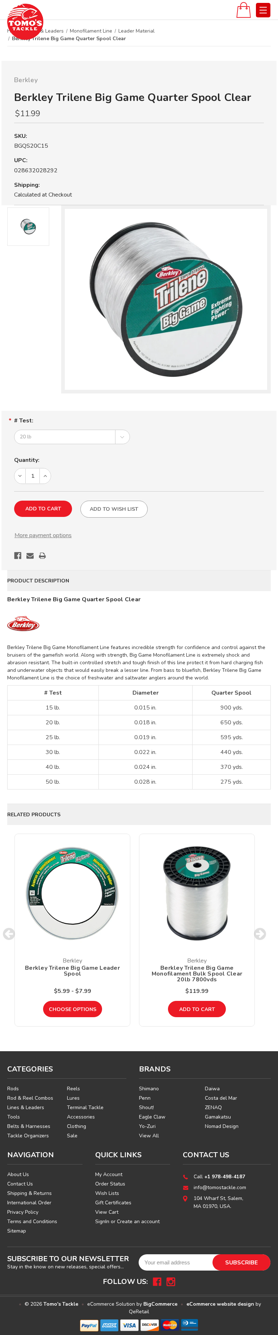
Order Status (110, 1183)
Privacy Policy (22, 1212)
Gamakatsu (218, 1116)
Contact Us (20, 1183)
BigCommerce (160, 1304)
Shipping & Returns (29, 1193)
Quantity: (26, 460)
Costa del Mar (221, 1098)
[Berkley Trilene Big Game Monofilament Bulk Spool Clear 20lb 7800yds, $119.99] (197, 893)
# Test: (23, 421)
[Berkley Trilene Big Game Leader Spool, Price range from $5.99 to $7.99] (72, 893)
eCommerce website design (220, 1304)
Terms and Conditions (32, 1221)
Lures (73, 1098)
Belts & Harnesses (28, 1126)
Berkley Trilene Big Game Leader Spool (72, 971)
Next (260, 933)
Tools (13, 1116)
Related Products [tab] (33, 814)
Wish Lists (107, 1193)
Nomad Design (222, 1126)
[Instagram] (171, 1282)
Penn (145, 1098)
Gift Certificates (113, 1202)
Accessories (81, 1116)
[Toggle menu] (263, 10)
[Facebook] (17, 555)
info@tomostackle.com (220, 1187)
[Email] (30, 555)
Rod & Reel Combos (30, 1098)
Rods (13, 1088)
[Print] (42, 555)
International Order (29, 1202)
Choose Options (72, 1009)
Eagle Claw (152, 1116)
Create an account (138, 1221)
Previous (9, 933)
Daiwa (212, 1088)
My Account (108, 1174)
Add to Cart (197, 1009)
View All (149, 1135)
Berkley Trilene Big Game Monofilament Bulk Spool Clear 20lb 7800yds (197, 973)
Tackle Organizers (28, 1135)
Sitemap (16, 1230)
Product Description (38, 580)
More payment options (43, 535)
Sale (72, 1135)
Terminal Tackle (85, 1107)
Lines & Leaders (25, 1107)
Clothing (76, 1126)
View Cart (106, 1212)
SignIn (102, 1221)
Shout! (146, 1107)
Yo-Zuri (147, 1126)
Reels (73, 1088)
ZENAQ (213, 1107)
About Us (18, 1174)
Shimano (149, 1088)
